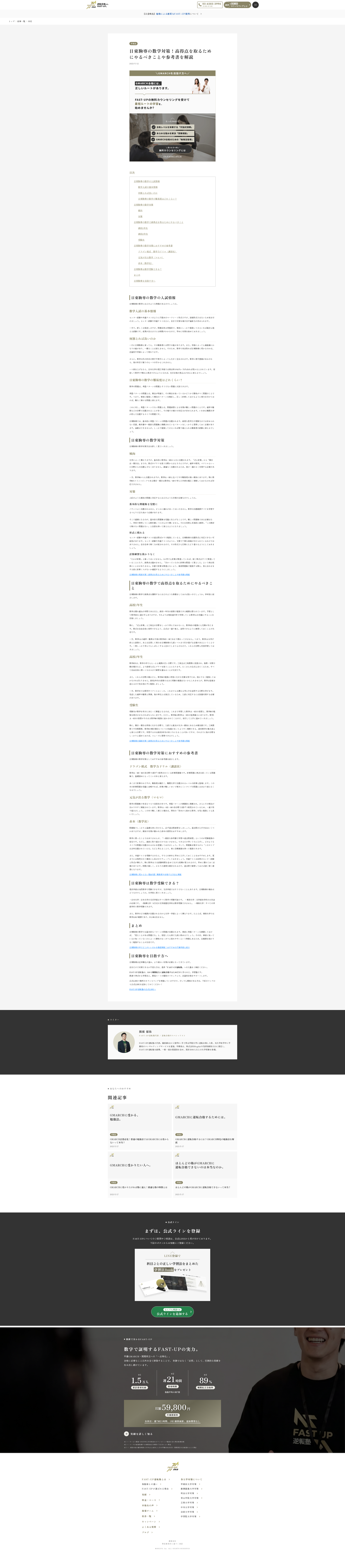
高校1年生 (143, 228)
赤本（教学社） (145, 263)
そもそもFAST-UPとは (172, 156)
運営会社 (172, 1541)
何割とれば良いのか (148, 193)
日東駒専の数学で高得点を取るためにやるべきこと (158, 222)
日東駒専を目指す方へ (144, 280)
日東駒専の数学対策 (143, 204)
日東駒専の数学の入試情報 (147, 181)
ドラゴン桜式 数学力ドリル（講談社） (157, 251)
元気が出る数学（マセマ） (151, 257)
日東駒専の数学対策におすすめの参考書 (153, 245)
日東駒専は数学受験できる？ (148, 269)
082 (30, 21)
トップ (12, 21)
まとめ (137, 274)
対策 (140, 216)
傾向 (140, 210)
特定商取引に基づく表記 (172, 1544)
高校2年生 (143, 233)
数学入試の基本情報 (148, 187)
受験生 (141, 239)
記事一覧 (21, 21)
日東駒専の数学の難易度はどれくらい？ (157, 198)
